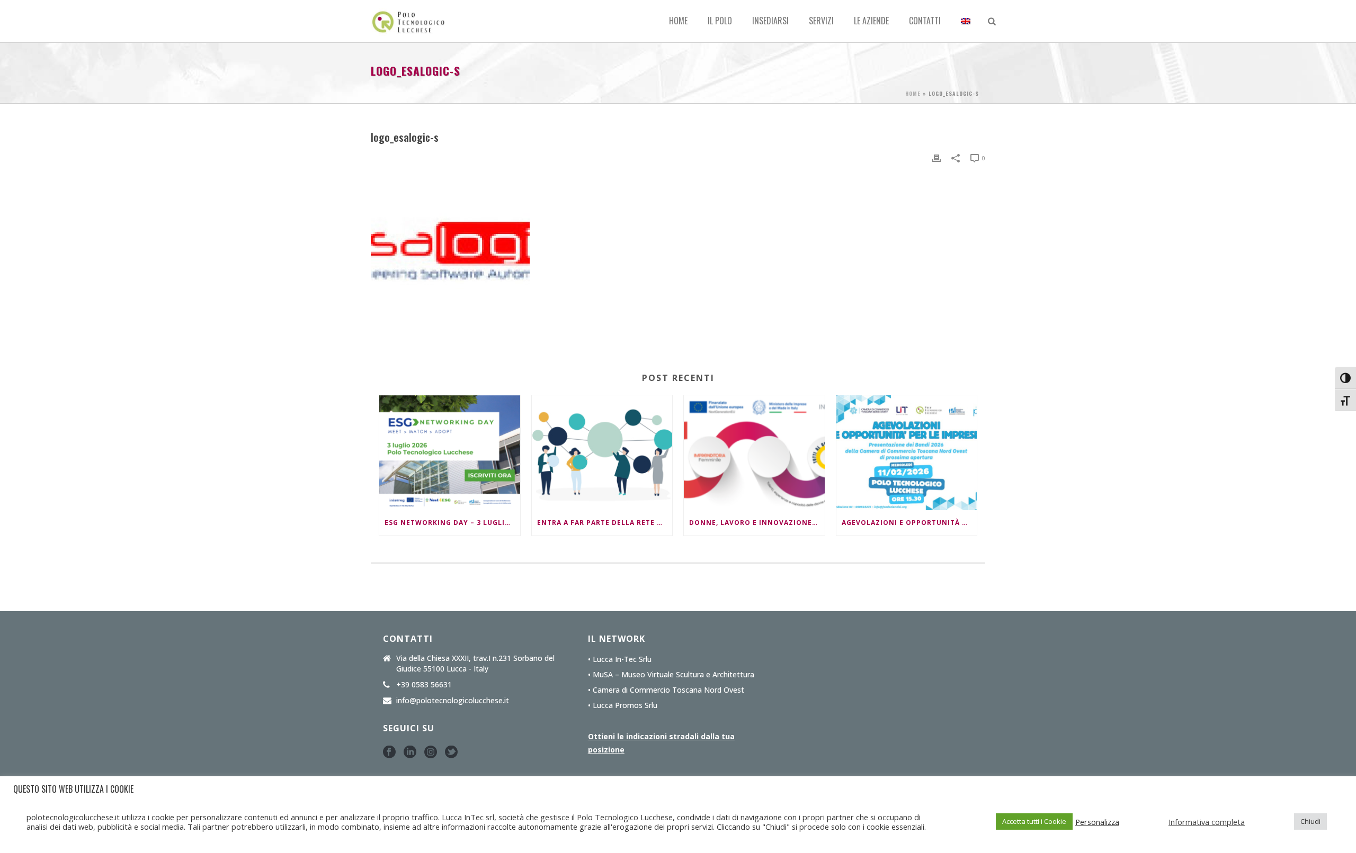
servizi (821, 20)
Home (678, 20)
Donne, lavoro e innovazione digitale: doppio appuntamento (757, 522)
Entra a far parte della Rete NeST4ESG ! (605, 522)
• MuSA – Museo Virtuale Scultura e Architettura (671, 674)
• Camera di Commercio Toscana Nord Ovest (666, 690)
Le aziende (871, 20)
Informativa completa (1206, 822)
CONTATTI (925, 20)
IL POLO (720, 20)
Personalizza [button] (1097, 822)
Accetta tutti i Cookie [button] (1034, 821)
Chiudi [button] (1310, 821)
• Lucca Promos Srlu (622, 705)
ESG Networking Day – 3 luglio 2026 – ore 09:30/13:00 (452, 522)
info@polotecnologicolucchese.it (452, 700)
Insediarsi (770, 20)
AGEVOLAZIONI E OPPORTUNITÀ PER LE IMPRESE (909, 522)
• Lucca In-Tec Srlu (620, 659)
